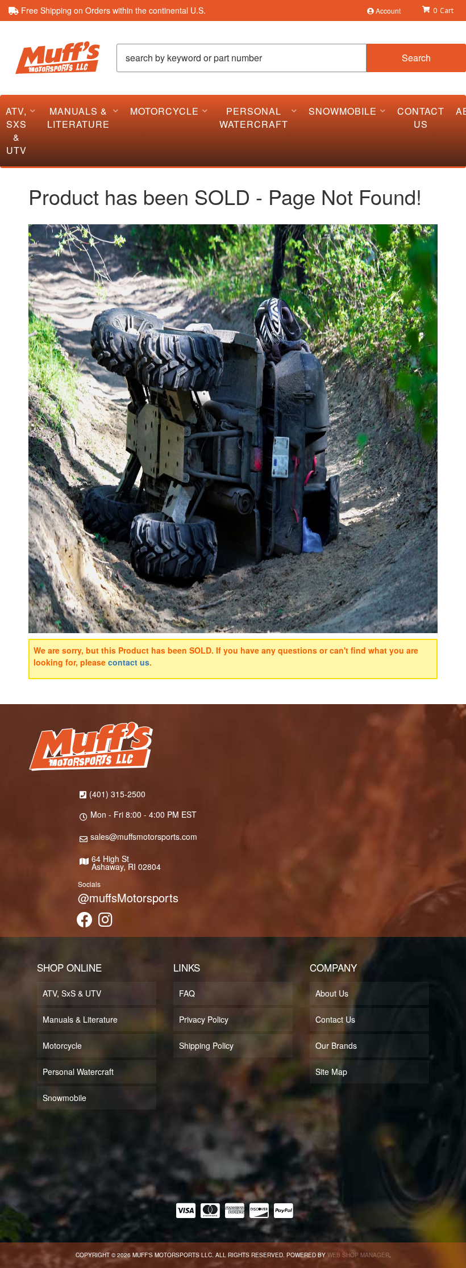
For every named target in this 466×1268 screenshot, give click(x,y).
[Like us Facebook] (85, 922)
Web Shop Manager (358, 1255)
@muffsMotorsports (128, 897)
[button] (291, 58)
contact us (128, 662)
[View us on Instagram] (105, 922)
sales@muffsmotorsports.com (143, 836)
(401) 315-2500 (117, 794)
